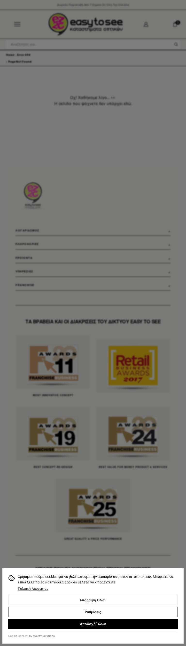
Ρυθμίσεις (93, 612)
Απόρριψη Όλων (93, 600)
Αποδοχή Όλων (93, 624)
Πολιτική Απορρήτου (33, 588)
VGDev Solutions (44, 636)
